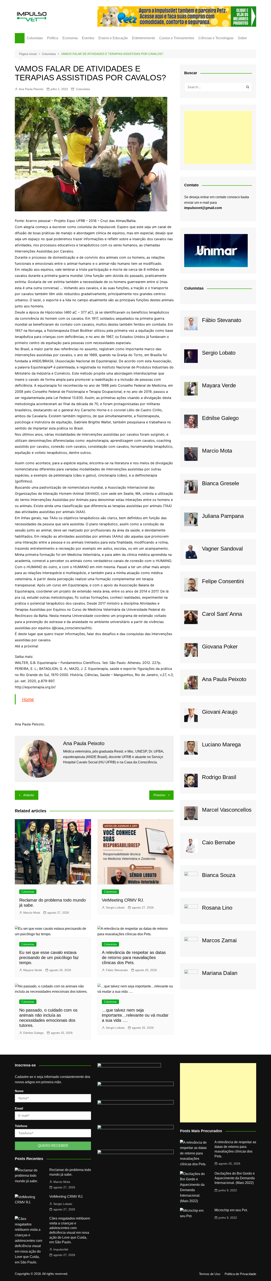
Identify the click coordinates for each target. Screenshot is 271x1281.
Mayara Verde (32, 970)
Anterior (28, 795)
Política (52, 38)
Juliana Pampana (223, 516)
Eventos (88, 38)
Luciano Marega (221, 744)
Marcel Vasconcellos (227, 810)
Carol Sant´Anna (222, 614)
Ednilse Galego (33, 1032)
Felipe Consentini (223, 581)
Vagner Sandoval (222, 548)
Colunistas (35, 38)
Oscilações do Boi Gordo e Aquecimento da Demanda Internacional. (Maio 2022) (234, 1178)
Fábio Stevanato (117, 970)
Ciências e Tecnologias (216, 38)
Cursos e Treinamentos (176, 38)
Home (28, 699)
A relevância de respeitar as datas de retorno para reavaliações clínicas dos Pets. (134, 957)
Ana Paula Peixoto (31, 89)
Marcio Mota (31, 912)
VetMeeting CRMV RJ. (123, 900)
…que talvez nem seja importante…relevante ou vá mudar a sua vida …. (135, 1015)
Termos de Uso (209, 1274)
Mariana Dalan (219, 973)
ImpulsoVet (60, 1249)
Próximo (159, 795)
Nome (19, 1091)
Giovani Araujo (219, 712)
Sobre (242, 38)
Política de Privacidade (240, 1274)
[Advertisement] (218, 137)
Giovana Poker (220, 646)
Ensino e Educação (113, 38)
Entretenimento (143, 38)
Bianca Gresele (220, 483)
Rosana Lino (217, 908)
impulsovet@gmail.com (203, 208)
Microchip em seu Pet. (231, 1210)
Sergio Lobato (115, 907)
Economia (70, 38)
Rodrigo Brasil (219, 777)
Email (19, 1108)
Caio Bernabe (218, 842)
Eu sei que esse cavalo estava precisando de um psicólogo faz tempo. (49, 957)
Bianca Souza (218, 875)
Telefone (21, 1126)
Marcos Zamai (219, 940)
